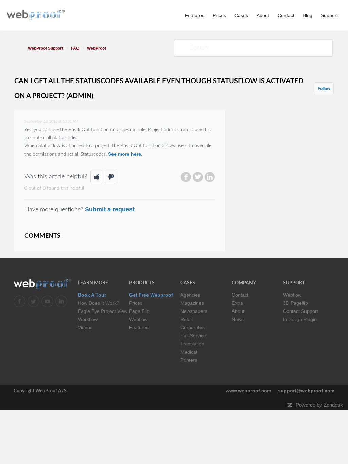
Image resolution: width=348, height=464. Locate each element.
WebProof (96, 48)
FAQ (75, 48)
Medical (188, 352)
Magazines (192, 303)
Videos (85, 327)
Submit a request (110, 209)
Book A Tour (92, 295)
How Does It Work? (98, 303)
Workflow (88, 319)
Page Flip (139, 311)
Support (329, 15)
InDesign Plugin (300, 319)
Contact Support (300, 311)
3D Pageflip (295, 303)
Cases (241, 15)
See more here (124, 154)
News (238, 319)
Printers (188, 360)
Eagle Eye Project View (102, 311)
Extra (237, 303)
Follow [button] (324, 88)
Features (194, 15)
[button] (96, 177)
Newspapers (193, 311)
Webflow (138, 319)
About (263, 15)
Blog (307, 15)
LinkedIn (210, 177)
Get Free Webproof (151, 295)
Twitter (198, 177)
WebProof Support (45, 48)
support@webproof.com (306, 390)
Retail (186, 319)
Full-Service (193, 335)
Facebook (186, 177)
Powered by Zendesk (319, 405)
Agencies (190, 295)
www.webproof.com (248, 390)
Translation (192, 343)
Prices (219, 15)
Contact (286, 15)
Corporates (192, 327)
